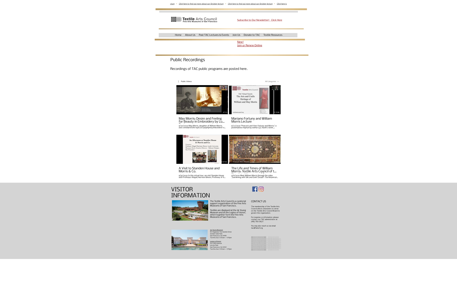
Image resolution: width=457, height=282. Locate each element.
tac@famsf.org (257, 228)
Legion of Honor (215, 241)
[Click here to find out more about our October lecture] (228, 4)
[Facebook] (254, 189)
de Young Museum (216, 230)
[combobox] (272, 81)
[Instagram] (261, 189)
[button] (190, 35)
